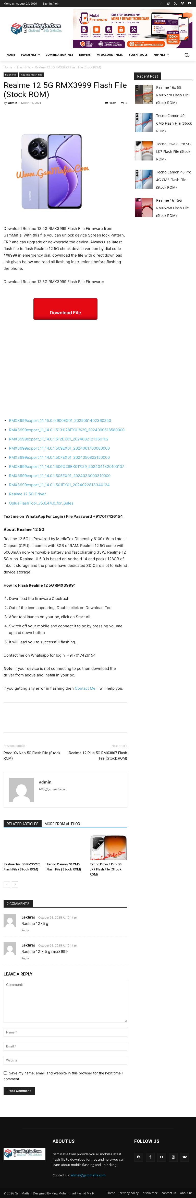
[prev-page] (7, 884)
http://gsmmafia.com (53, 789)
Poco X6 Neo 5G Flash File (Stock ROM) (32, 756)
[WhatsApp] (44, 114)
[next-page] (15, 884)
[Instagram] (168, 4)
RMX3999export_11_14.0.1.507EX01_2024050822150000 (59, 457)
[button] (186, 55)
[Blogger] (138, 1157)
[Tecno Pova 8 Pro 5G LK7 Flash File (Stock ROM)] (108, 847)
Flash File (23, 67)
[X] (175, 4)
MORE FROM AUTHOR (62, 824)
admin (12, 103)
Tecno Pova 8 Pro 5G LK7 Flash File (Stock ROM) (105, 869)
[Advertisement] (65, 368)
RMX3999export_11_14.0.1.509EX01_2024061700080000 (59, 448)
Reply (25, 930)
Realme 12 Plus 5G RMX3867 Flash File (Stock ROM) (98, 756)
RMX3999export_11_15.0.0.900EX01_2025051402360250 (60, 420)
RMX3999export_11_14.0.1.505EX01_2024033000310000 (60, 475)
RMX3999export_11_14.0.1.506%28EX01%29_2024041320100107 (66, 466)
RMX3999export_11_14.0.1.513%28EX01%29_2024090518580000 (67, 429)
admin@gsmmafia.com (88, 1175)
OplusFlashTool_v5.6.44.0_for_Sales (41, 503)
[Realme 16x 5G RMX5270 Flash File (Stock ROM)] (22, 847)
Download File (65, 312)
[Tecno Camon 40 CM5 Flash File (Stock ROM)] (65, 847)
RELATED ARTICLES (23, 824)
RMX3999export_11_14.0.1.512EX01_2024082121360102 (58, 439)
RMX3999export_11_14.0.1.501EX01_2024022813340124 (59, 484)
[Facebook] (161, 4)
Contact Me (85, 688)
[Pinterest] (32, 114)
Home (8, 67)
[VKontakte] (184, 1157)
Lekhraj (28, 917)
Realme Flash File (31, 74)
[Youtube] (189, 4)
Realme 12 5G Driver (27, 494)
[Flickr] (161, 1157)
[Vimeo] (182, 4)
